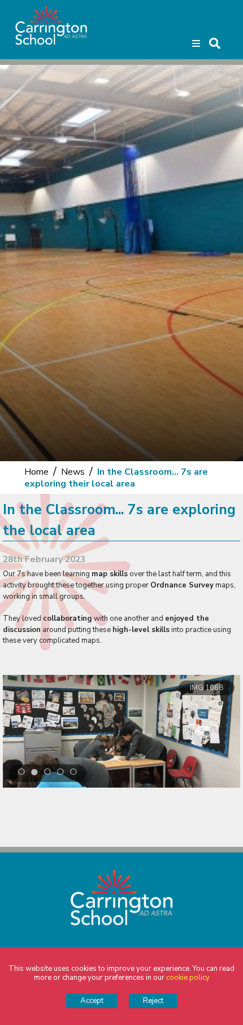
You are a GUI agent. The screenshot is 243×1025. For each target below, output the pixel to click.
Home (36, 472)
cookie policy (188, 978)
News (73, 472)
